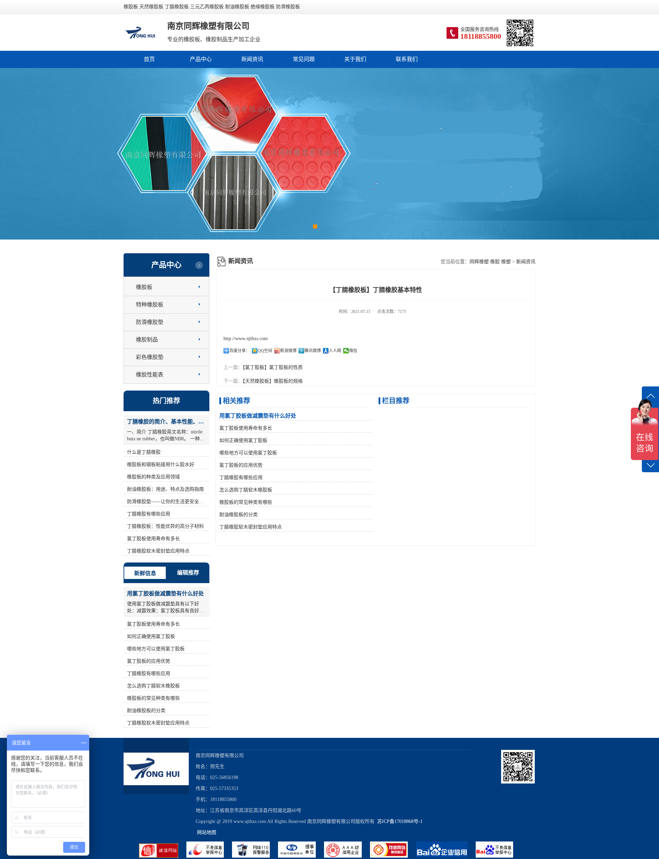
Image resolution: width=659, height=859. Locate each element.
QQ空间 (265, 350)
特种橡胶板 (149, 304)
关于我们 (355, 59)
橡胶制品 (147, 340)
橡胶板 (144, 287)
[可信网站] (393, 856)
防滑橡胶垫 (149, 322)
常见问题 (304, 59)
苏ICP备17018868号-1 (398, 821)
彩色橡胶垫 (149, 357)
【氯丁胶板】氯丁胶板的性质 (273, 367)
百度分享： (239, 350)
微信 (353, 350)
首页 (149, 59)
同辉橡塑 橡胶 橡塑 (490, 261)
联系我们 (407, 59)
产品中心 (201, 59)
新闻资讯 (252, 59)
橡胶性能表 (149, 375)
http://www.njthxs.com (245, 338)
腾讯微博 (312, 350)
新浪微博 (288, 350)
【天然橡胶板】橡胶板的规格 (273, 381)
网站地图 (206, 832)
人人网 (335, 350)
